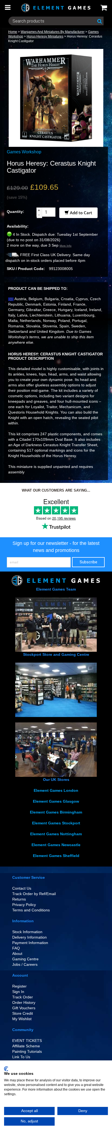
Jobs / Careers (25, 964)
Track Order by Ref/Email (34, 894)
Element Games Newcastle (56, 845)
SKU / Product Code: (26, 268)
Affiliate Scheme (26, 1046)
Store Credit (22, 1013)
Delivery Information (29, 937)
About (17, 953)
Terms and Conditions (31, 910)
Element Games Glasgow (56, 801)
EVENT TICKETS (27, 1040)
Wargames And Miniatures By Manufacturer (53, 32)
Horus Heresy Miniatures (45, 36)
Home (12, 32)
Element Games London (56, 790)
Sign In (18, 991)
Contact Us (21, 888)
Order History (23, 1002)
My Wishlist (22, 1019)
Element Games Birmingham (56, 812)
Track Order (22, 997)
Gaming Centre (25, 959)
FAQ (16, 948)
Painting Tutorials (27, 1051)
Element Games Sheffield (56, 855)
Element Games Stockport (56, 823)
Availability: (18, 226)
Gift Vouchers (23, 1008)
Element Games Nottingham (56, 834)
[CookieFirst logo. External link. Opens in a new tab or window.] (6, 1068)
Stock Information (27, 932)
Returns (19, 899)
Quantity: (15, 211)
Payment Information (30, 942)
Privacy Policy (24, 904)
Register (19, 986)
